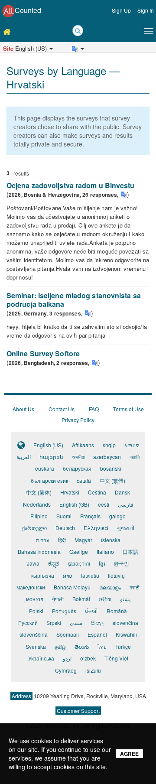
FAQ (94, 409)
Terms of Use (128, 409)
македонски (30, 587)
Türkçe (123, 646)
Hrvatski (69, 492)
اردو (67, 658)
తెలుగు (82, 646)
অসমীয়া (78, 456)
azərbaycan (107, 456)
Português (64, 611)
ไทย (102, 646)
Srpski (53, 622)
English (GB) (74, 504)
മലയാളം (110, 587)
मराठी (135, 587)
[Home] (9, 31)
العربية (23, 456)
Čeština (97, 492)
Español (97, 634)
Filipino (39, 516)
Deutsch (65, 527)
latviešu (90, 575)
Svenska (36, 646)
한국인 (121, 563)
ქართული (34, 527)
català (84, 480)
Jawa (33, 563)
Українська (41, 658)
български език (49, 480)
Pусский (28, 622)
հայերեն (51, 456)
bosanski (110, 468)
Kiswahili (126, 634)
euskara (44, 468)
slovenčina (125, 622)
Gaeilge (78, 551)
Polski (36, 611)
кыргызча (42, 575)
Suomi (64, 516)
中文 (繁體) (112, 480)
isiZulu (93, 670)
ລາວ (67, 575)
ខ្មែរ (102, 563)
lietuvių (116, 575)
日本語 (130, 551)
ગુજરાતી (125, 527)
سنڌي (76, 622)
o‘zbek (88, 658)
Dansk (122, 492)
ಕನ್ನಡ (53, 563)
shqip (109, 445)
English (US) (48, 445)
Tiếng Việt (116, 658)
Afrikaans (83, 445)
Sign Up (121, 10)
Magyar (83, 539)
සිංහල (97, 622)
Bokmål (81, 598)
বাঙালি (135, 456)
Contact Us (62, 409)
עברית (42, 539)
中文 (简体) (39, 492)
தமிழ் (60, 646)
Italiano (105, 551)
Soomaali (67, 634)
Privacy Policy (78, 419)
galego (117, 516)
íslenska (110, 539)
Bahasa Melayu (72, 587)
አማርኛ (131, 445)
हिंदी (62, 539)
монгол (34, 598)
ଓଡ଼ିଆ (105, 598)
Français (90, 516)
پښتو (125, 598)
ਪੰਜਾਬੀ (91, 611)
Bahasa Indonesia (39, 551)
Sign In (145, 10)
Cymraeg (66, 670)
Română (117, 611)
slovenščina (34, 634)
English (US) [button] (26, 48)
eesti (103, 504)
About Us (23, 409)
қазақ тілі (79, 563)
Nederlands (37, 504)
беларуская (77, 468)
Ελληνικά (96, 527)
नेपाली (58, 598)
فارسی (125, 504)
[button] (14, 56)
